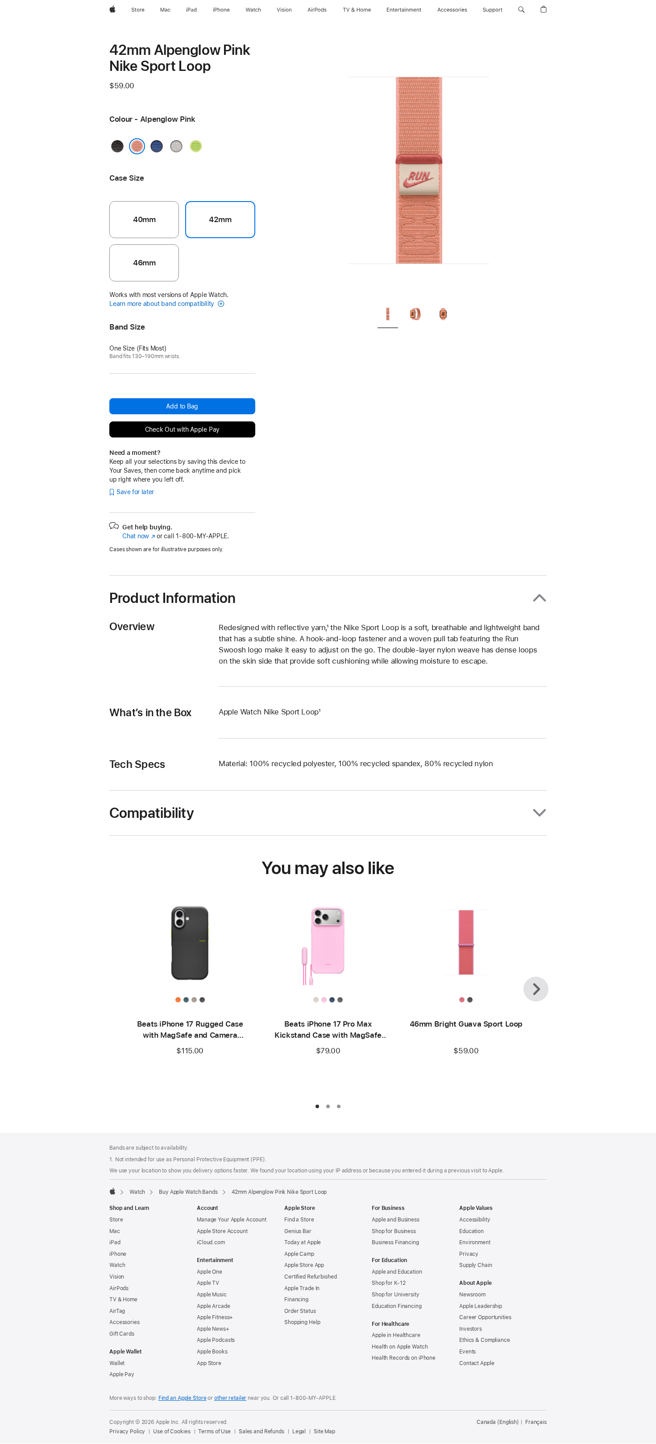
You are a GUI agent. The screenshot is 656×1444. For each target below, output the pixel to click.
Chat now (138, 536)
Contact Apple (476, 1363)
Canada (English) (498, 1422)
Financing (296, 1299)
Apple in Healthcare (396, 1335)
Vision (116, 1277)
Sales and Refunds (261, 1431)
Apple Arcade (213, 1306)
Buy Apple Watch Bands (188, 1192)
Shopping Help (302, 1322)
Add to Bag (182, 406)
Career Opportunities (485, 1317)
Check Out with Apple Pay (182, 429)
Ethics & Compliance (484, 1340)
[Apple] (112, 1191)
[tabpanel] (419, 169)
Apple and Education (397, 1272)
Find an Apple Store (182, 1398)
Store (116, 1220)
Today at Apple (302, 1242)
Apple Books (212, 1352)
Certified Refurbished (310, 1277)
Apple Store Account (222, 1231)
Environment (474, 1242)
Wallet (117, 1363)
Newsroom (472, 1294)
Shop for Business (394, 1231)
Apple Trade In (302, 1288)
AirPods (119, 1288)
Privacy (468, 1254)
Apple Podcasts (216, 1340)
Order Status (300, 1311)
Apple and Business (395, 1220)
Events (467, 1352)
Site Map (324, 1431)
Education (471, 1231)
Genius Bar (297, 1231)
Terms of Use (214, 1431)
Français (536, 1422)
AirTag (117, 1311)
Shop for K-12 (388, 1283)
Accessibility (474, 1220)
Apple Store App (304, 1265)
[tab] (388, 315)
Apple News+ (213, 1329)
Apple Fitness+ (215, 1317)
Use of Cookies (171, 1431)
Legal (299, 1431)
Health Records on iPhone (404, 1358)
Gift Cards (121, 1334)
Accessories (124, 1322)
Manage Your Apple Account (231, 1220)
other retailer (230, 1398)
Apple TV (208, 1283)
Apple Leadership (480, 1306)
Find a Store (299, 1220)
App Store (209, 1363)
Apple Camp (299, 1254)
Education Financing (397, 1306)
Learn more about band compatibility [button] (162, 303)
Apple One (209, 1272)
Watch (137, 1192)
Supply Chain (475, 1265)
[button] (521, 10)
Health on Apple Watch (400, 1347)
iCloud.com (211, 1242)
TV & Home (123, 1299)
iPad (114, 1242)
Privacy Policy (127, 1431)
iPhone (117, 1254)
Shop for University (395, 1294)
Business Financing (395, 1242)
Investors (470, 1329)
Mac (114, 1231)
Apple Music (212, 1294)
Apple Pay (121, 1374)
